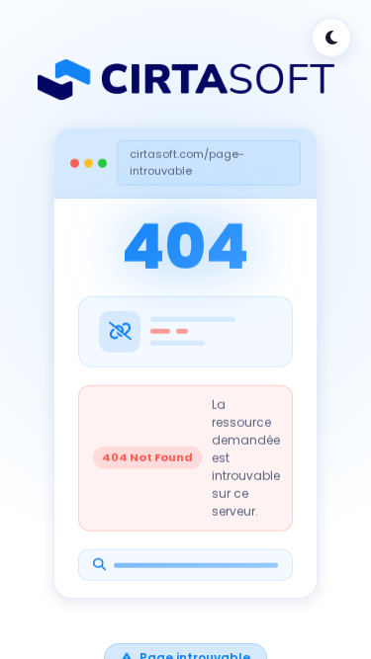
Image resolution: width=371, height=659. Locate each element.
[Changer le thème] (331, 37)
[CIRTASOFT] (186, 80)
